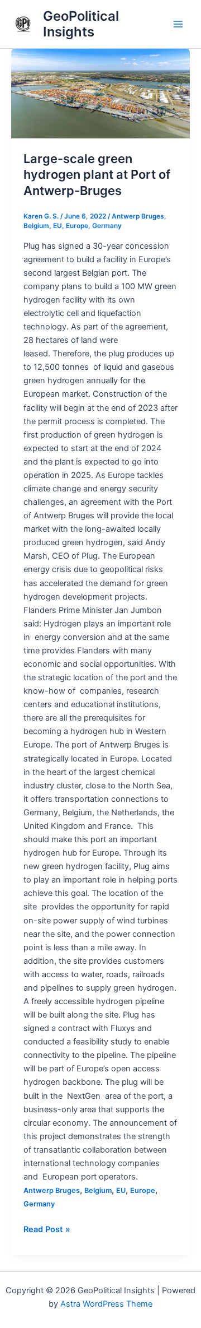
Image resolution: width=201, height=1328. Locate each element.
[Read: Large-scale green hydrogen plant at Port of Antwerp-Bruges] (100, 93)
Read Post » (46, 1228)
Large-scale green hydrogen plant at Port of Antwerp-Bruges (96, 174)
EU (57, 226)
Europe (77, 226)
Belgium (36, 226)
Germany (107, 226)
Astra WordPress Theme (106, 1304)
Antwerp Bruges (138, 216)
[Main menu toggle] (178, 24)
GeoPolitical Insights (81, 24)
